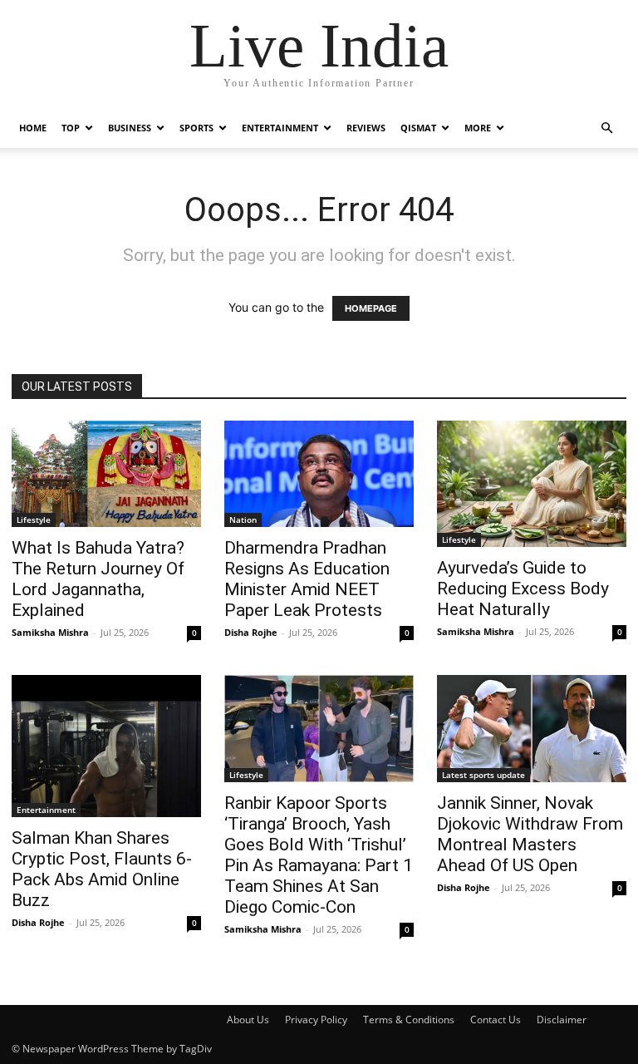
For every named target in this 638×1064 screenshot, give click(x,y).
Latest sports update (483, 775)
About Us (248, 1019)
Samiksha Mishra (50, 632)
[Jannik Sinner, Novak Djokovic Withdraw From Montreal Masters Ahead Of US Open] (531, 728)
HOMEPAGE (371, 308)
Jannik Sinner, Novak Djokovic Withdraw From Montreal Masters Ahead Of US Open (530, 834)
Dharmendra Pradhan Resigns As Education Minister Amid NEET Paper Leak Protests (307, 579)
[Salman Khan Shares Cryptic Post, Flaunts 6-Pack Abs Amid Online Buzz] (106, 746)
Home (33, 127)
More (477, 127)
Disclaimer (561, 1019)
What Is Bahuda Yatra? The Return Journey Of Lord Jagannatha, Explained (98, 579)
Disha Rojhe (250, 632)
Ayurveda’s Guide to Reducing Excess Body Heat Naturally (523, 588)
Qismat (418, 127)
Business (129, 127)
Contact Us (495, 1019)
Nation (243, 519)
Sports (196, 127)
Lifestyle (34, 519)
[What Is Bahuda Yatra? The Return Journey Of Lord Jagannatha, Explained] (106, 474)
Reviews (365, 127)
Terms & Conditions (408, 1019)
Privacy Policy (316, 1019)
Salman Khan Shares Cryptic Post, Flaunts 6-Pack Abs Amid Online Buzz (102, 869)
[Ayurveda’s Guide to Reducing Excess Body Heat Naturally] (531, 484)
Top (70, 127)
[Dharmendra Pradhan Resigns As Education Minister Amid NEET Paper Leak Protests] (319, 474)
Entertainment (280, 127)
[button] (606, 128)
